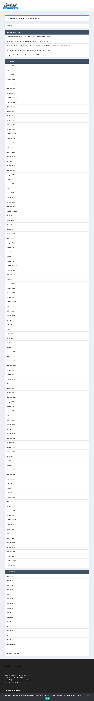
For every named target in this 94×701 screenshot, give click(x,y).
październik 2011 (12, 561)
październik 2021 (12, 247)
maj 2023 (9, 188)
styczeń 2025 (11, 120)
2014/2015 (10, 590)
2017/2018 (10, 603)
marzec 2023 (11, 197)
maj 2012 (9, 533)
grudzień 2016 (11, 365)
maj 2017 (9, 343)
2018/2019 (10, 608)
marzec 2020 (11, 288)
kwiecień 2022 (11, 229)
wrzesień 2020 (11, 270)
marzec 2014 (11, 470)
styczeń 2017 (11, 361)
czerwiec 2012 (11, 529)
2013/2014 (10, 585)
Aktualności (10, 640)
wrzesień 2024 (11, 138)
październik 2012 (12, 520)
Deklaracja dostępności (12, 690)
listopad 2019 (11, 297)
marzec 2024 (11, 156)
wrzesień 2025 (11, 102)
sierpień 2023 (11, 179)
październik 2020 (12, 265)
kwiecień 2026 (11, 75)
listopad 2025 (11, 93)
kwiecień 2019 (11, 311)
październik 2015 (12, 406)
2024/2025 (10, 635)
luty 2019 (9, 320)
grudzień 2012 (11, 511)
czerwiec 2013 (11, 483)
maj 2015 (9, 415)
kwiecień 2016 (11, 388)
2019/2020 (10, 612)
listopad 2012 (11, 515)
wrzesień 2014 (11, 452)
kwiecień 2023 (11, 193)
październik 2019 (12, 302)
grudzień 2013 (11, 474)
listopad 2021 (11, 243)
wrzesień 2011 (11, 565)
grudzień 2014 (11, 438)
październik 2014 (12, 447)
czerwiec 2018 (11, 324)
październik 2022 (12, 211)
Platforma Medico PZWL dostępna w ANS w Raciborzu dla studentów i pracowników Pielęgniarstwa (38, 46)
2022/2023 (10, 626)
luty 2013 (9, 502)
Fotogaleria (10, 649)
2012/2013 (10, 581)
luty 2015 (9, 429)
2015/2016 (10, 594)
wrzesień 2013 (11, 479)
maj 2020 (9, 279)
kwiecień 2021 (11, 256)
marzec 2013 (11, 497)
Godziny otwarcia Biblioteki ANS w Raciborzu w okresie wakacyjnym (28, 37)
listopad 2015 (11, 402)
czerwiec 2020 (11, 275)
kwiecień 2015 (11, 420)
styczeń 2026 (11, 84)
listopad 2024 (11, 129)
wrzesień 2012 (11, 524)
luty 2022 (9, 238)
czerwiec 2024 (11, 143)
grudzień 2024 (11, 125)
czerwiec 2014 (11, 456)
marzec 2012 (11, 542)
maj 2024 (9, 147)
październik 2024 (12, 134)
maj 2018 (9, 329)
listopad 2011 (11, 556)
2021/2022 (10, 621)
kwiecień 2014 (11, 465)
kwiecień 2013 (11, 493)
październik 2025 (12, 97)
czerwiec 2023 (11, 184)
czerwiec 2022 (11, 220)
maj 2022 (9, 225)
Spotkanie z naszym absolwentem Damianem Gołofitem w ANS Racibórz (30, 50)
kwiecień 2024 (11, 152)
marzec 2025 (11, 116)
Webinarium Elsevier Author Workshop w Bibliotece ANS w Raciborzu (28, 41)
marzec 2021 (11, 261)
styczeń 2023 (11, 202)
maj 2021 (9, 252)
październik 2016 (12, 374)
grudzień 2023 (11, 170)
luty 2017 (9, 356)
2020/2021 (10, 617)
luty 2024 (9, 161)
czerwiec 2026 (11, 66)
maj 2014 (9, 461)
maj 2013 (9, 488)
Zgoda (47, 698)
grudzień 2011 (11, 552)
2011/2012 (10, 576)
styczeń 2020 (11, 293)
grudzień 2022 (11, 206)
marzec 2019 (11, 315)
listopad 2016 (11, 370)
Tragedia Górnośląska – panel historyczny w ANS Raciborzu (26, 55)
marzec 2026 (11, 79)
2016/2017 (10, 599)
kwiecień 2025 (11, 111)
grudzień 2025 (11, 88)
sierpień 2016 (11, 379)
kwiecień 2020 (11, 284)
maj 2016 (9, 384)
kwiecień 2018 (11, 334)
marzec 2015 (11, 424)
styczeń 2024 (11, 166)
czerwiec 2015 (11, 411)
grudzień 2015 (11, 397)
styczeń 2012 (11, 547)
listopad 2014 (11, 443)
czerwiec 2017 (11, 338)
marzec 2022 (11, 234)
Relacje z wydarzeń (13, 653)
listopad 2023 (11, 175)
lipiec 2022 (10, 215)
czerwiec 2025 (11, 107)
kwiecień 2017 (11, 347)
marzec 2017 (11, 352)
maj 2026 (9, 70)
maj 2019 (9, 306)
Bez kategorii (11, 644)
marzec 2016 (11, 393)
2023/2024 (10, 631)
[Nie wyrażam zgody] (91, 697)
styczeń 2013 (11, 506)
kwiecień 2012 (11, 538)
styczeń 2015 (11, 433)
